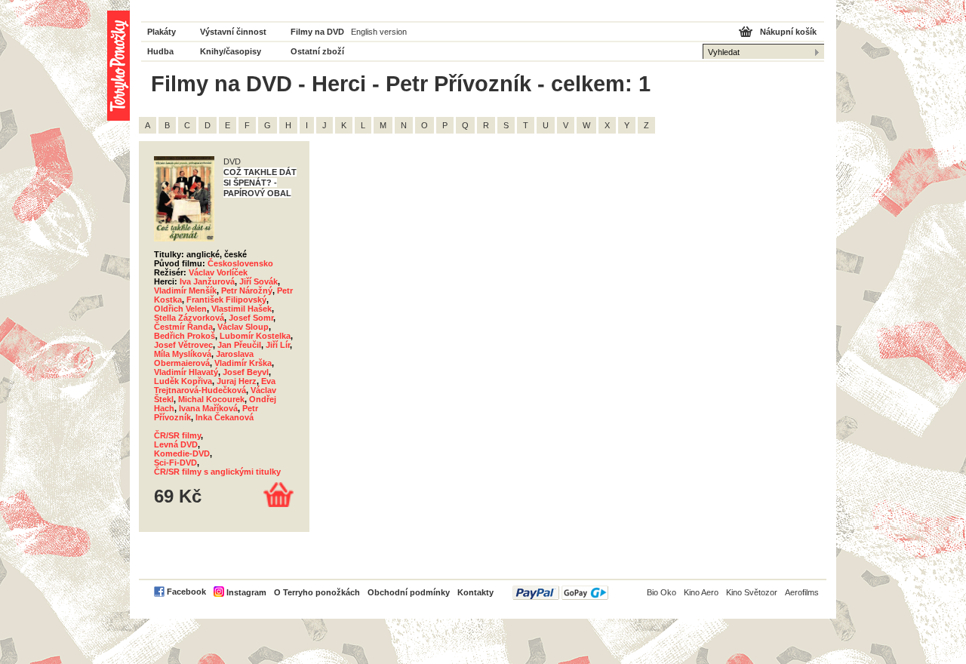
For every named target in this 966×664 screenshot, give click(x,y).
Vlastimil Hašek (241, 308)
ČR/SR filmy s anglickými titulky (217, 471)
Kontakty (475, 592)
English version (379, 31)
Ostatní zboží (317, 51)
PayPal (560, 593)
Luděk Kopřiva (183, 381)
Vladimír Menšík (185, 290)
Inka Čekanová (224, 417)
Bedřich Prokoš (184, 335)
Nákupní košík (788, 31)
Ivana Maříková (208, 408)
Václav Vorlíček (218, 272)
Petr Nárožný (246, 290)
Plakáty (161, 31)
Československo (240, 263)
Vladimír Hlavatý (186, 372)
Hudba (160, 51)
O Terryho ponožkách (317, 592)
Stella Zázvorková (189, 317)
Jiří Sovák (258, 281)
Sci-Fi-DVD (175, 462)
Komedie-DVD (182, 453)
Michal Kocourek (211, 399)
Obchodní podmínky (409, 592)
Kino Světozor (751, 592)
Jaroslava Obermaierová (204, 358)
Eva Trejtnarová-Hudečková (214, 386)
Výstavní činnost (233, 31)
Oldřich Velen (180, 308)
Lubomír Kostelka (255, 335)
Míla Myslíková (182, 353)
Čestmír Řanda (183, 326)
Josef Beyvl (246, 372)
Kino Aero (701, 592)
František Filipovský (226, 299)
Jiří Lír (278, 344)
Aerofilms (802, 592)
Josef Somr (251, 317)
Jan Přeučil (239, 344)
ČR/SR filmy (177, 435)
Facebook (186, 591)
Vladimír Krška (243, 362)
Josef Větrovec (183, 344)
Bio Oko (661, 592)
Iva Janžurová (207, 281)
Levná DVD (176, 444)
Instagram (246, 592)
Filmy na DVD (317, 31)
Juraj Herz (237, 381)
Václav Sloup (243, 326)
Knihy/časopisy (230, 51)
